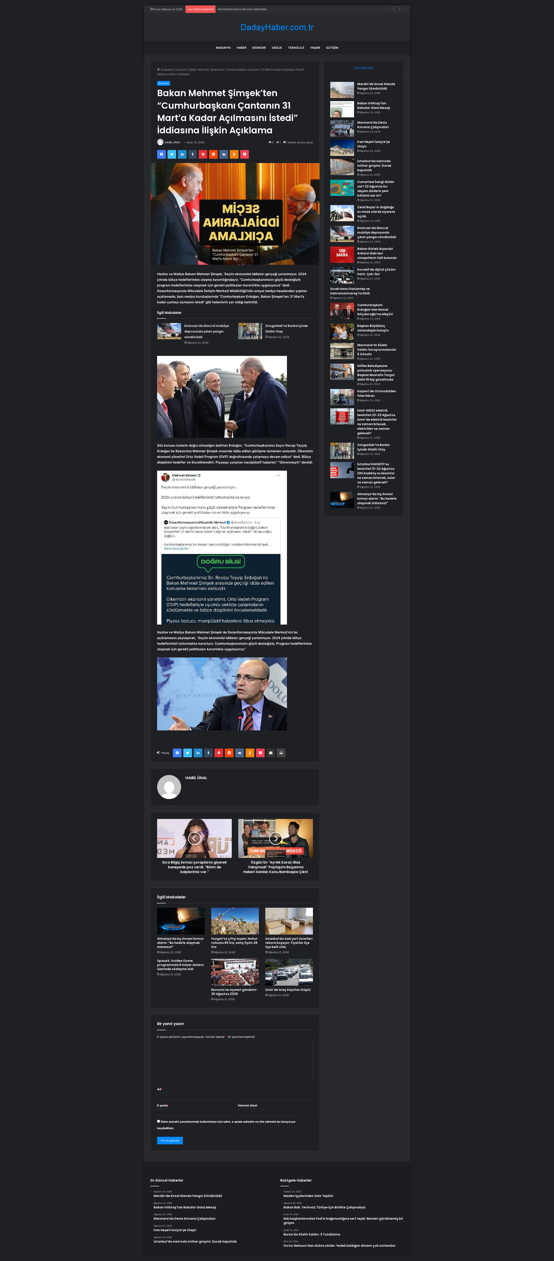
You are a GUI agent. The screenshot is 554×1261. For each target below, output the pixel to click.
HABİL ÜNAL (173, 142)
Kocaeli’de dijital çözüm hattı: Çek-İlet (376, 271)
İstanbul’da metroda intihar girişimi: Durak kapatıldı (374, 165)
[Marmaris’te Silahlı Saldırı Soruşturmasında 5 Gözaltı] (342, 351)
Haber (241, 47)
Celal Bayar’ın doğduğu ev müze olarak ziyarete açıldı (376, 211)
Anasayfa (223, 47)
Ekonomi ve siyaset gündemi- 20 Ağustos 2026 (234, 992)
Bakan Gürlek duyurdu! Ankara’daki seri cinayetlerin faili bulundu (377, 253)
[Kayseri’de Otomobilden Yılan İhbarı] (342, 397)
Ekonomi (259, 47)
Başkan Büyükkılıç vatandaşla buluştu (373, 328)
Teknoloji (296, 47)
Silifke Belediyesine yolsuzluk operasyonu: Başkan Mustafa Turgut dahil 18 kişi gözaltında (376, 373)
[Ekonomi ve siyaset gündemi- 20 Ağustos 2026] (235, 972)
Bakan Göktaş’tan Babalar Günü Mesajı (373, 105)
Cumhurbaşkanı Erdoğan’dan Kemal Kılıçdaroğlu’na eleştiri (375, 309)
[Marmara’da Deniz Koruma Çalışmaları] (342, 128)
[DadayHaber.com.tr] (277, 27)
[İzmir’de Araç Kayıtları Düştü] (289, 972)
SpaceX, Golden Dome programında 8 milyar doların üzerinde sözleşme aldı (180, 965)
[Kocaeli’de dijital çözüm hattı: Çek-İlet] (342, 275)
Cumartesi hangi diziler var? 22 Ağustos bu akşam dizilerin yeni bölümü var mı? (375, 189)
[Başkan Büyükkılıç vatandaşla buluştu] (342, 332)
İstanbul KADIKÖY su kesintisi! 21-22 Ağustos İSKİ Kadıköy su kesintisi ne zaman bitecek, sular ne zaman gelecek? (376, 473)
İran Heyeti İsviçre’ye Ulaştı (236, 9)
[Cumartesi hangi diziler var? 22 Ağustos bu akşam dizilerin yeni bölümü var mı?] (342, 188)
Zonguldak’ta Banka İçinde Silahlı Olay (373, 447)
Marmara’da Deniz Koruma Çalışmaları (373, 124)
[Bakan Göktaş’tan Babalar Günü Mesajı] (342, 109)
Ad (160, 1089)
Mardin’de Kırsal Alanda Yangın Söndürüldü (376, 86)
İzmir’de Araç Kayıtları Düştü (288, 990)
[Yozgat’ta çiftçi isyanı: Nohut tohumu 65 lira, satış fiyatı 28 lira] (235, 921)
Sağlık (277, 47)
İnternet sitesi (247, 1105)
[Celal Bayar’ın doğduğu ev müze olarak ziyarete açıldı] (342, 213)
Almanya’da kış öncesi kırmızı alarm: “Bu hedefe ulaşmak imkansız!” (180, 942)
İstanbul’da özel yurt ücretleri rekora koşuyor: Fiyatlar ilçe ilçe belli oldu (288, 942)
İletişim (332, 47)
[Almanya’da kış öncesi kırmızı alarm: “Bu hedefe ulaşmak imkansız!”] (181, 921)
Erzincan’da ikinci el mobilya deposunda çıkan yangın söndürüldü (206, 331)
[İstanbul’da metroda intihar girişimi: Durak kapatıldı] (342, 167)
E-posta (163, 1105)
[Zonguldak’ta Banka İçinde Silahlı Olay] (250, 331)
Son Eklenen (363, 68)
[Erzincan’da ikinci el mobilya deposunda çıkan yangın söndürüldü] (169, 331)
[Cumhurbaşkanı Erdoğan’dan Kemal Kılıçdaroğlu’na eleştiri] (342, 311)
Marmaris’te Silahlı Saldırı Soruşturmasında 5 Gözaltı (376, 349)
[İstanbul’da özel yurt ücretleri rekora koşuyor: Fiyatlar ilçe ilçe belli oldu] (289, 921)
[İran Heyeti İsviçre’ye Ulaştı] (342, 148)
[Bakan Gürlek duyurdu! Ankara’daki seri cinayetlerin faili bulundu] (342, 255)
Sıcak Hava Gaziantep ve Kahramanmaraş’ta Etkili (350, 291)
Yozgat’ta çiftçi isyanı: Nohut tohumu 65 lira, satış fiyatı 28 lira (234, 942)
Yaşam (315, 47)
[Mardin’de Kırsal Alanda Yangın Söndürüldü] (342, 90)
